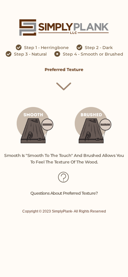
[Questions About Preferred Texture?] (64, 176)
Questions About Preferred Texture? (64, 193)
